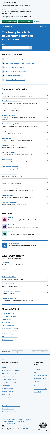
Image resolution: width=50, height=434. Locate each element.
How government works (40, 389)
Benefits (4, 94)
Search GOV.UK (30, 47)
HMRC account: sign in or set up (14, 59)
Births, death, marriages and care (11, 370)
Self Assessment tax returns (10, 337)
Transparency (37, 386)
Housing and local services (9, 174)
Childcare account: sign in (13, 75)
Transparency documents (9, 298)
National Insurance (13, 225)
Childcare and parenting (8, 115)
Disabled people (6, 138)
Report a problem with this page (40, 351)
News (3, 269)
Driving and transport (8, 145)
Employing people (7, 159)
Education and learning (8, 152)
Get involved (37, 392)
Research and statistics (8, 284)
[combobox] (15, 47)
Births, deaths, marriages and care (11, 101)
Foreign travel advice (8, 325)
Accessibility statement (22, 419)
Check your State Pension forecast (15, 80)
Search (4, 44)
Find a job (10, 217)
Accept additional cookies (10, 21)
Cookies (13, 419)
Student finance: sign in (8, 334)
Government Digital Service (9, 423)
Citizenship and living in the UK (10, 124)
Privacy (8, 419)
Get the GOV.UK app (13, 243)
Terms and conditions (7, 421)
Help (3, 419)
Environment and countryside (10, 166)
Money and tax (6, 181)
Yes (15, 351)
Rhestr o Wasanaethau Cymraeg (23, 421)
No (21, 351)
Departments (5, 262)
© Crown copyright (43, 430)
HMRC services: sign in (8, 313)
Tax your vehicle (6, 319)
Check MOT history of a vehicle (10, 316)
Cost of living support (14, 232)
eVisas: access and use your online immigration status (20, 63)
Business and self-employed (9, 108)
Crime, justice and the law (9, 131)
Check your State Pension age (10, 328)
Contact (32, 419)
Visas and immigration (8, 195)
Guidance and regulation (9, 277)
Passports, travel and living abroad (11, 188)
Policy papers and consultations (11, 291)
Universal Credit (6, 322)
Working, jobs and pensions (9, 202)
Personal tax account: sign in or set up (16, 71)
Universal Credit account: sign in (15, 67)
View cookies (37, 21)
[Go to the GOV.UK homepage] (7, 26)
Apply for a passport (7, 340)
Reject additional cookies (25, 21)
